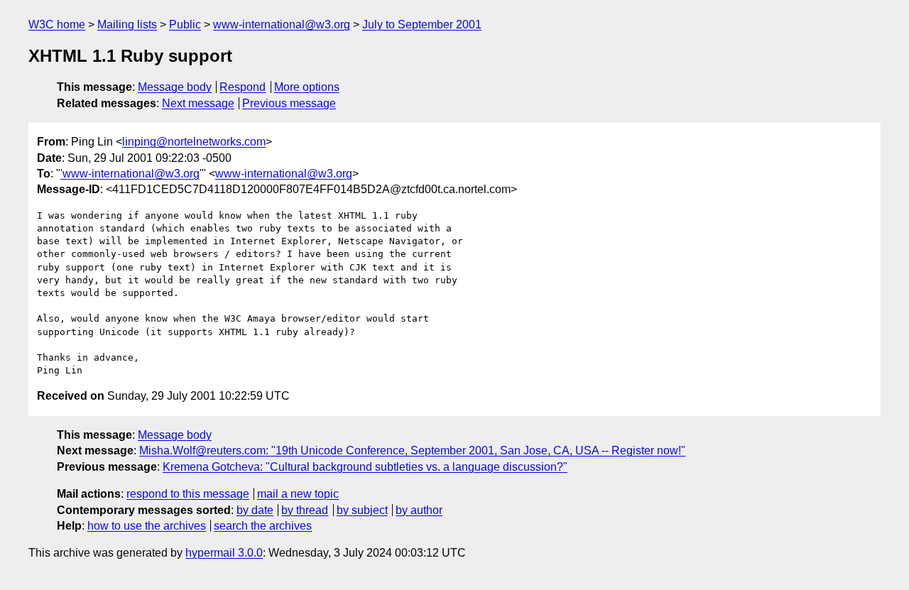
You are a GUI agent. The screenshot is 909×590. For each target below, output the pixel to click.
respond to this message (187, 494)
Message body (175, 87)
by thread (304, 510)
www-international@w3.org (281, 24)
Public (185, 24)
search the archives (263, 526)
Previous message (289, 103)
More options (306, 87)
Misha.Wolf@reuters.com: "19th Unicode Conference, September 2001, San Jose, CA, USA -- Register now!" (412, 450)
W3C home (56, 24)
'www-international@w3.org (130, 174)
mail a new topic (298, 494)
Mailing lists (127, 24)
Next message (198, 103)
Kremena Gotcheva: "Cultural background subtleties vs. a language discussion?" (365, 467)
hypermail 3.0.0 (224, 553)
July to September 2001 (421, 24)
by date (254, 510)
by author (419, 510)
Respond (242, 87)
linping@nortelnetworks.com (194, 142)
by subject (362, 510)
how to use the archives (146, 526)
